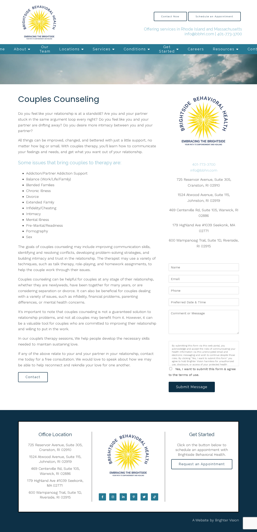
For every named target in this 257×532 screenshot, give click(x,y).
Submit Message (191, 387)
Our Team (44, 49)
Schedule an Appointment (214, 16)
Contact (32, 377)
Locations (69, 49)
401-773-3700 (229, 33)
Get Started (167, 49)
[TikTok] (154, 497)
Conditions (135, 49)
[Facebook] (102, 497)
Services (102, 49)
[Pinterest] (133, 497)
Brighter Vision (227, 520)
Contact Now (170, 16)
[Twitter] (144, 497)
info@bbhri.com (199, 33)
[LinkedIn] (123, 497)
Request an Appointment (202, 464)
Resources (224, 49)
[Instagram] (112, 497)
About (20, 49)
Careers (196, 49)
